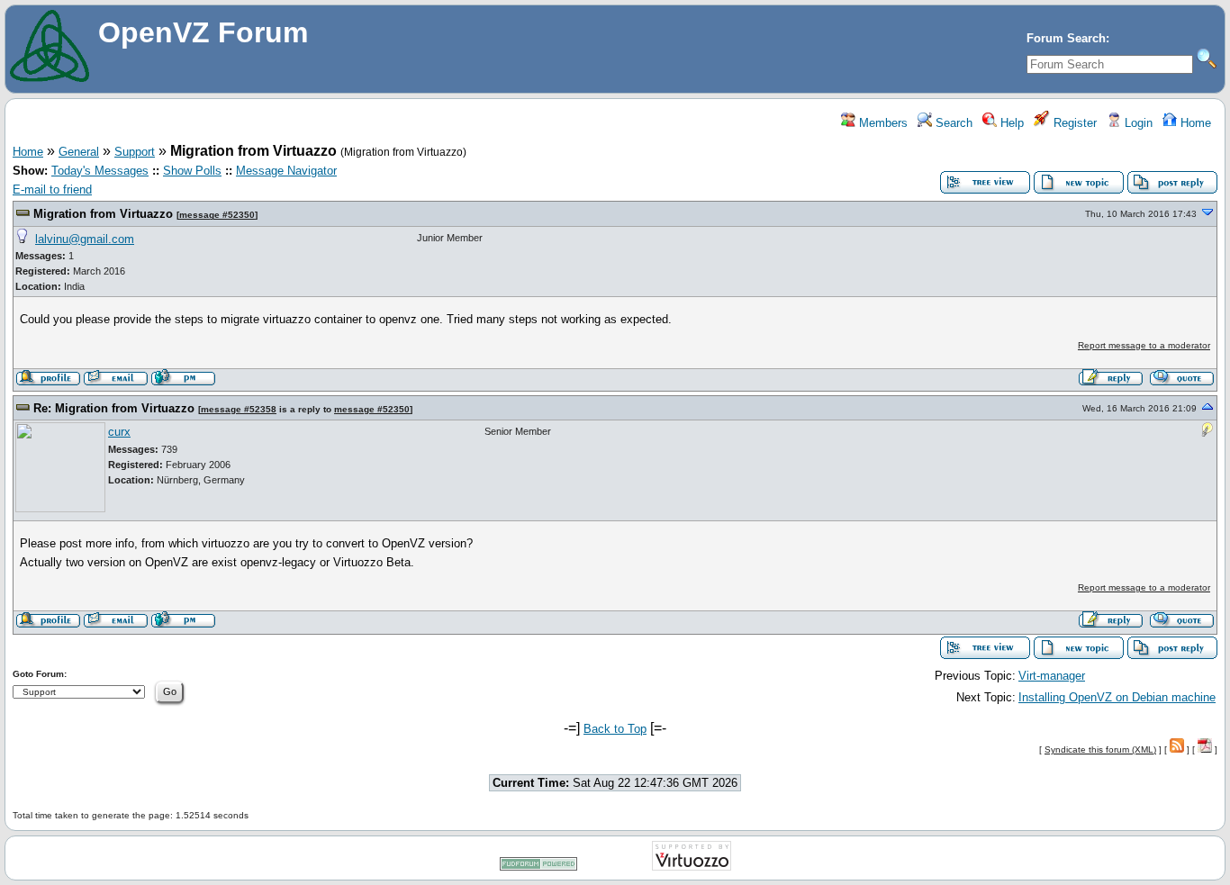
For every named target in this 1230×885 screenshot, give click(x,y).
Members (881, 123)
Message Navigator (286, 170)
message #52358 (238, 409)
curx (119, 431)
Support (134, 151)
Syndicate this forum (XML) (1100, 749)
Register (1073, 123)
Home (1194, 123)
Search (952, 123)
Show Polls (192, 170)
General (79, 151)
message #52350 (217, 215)
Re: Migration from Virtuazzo (113, 408)
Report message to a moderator (1144, 345)
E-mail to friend (52, 189)
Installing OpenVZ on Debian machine (1117, 697)
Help (1010, 123)
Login (1137, 123)
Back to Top (615, 729)
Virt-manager (1051, 675)
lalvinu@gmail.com (84, 239)
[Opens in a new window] (538, 867)
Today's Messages (100, 170)
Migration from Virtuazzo (103, 214)
